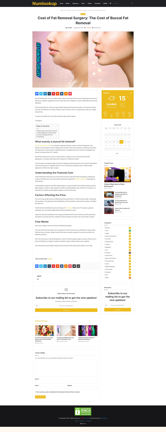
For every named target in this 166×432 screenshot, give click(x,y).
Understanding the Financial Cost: (46, 133)
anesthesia (69, 208)
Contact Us (82, 421)
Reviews (107, 228)
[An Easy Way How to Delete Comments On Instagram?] (109, 194)
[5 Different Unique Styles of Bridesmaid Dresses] (87, 330)
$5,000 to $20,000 (80, 179)
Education (108, 272)
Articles (49, 259)
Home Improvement (110, 236)
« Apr (117, 153)
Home (61, 3)
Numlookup (86, 418)
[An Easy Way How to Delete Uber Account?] (109, 203)
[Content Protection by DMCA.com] (83, 415)
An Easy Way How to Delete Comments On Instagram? (121, 194)
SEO (106, 275)
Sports (107, 263)
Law (106, 250)
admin (68, 27)
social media (108, 269)
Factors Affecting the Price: (45, 134)
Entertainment (109, 241)
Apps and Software (110, 258)
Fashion (69, 10)
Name (37, 379)
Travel (89, 3)
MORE (105, 3)
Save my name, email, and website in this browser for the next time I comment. (58, 392)
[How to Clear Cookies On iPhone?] (109, 210)
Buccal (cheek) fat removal (43, 145)
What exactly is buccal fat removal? (47, 131)
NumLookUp (104, 418)
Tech (82, 3)
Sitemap (89, 421)
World (67, 3)
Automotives (108, 255)
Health (107, 233)
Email (37, 385)
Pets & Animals (109, 261)
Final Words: (40, 136)
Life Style (97, 3)
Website (69, 385)
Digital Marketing (110, 266)
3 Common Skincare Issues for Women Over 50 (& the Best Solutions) (44, 339)
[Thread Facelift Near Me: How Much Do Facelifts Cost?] (66, 330)
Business (75, 3)
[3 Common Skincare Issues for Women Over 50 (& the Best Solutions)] (44, 330)
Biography (108, 247)
